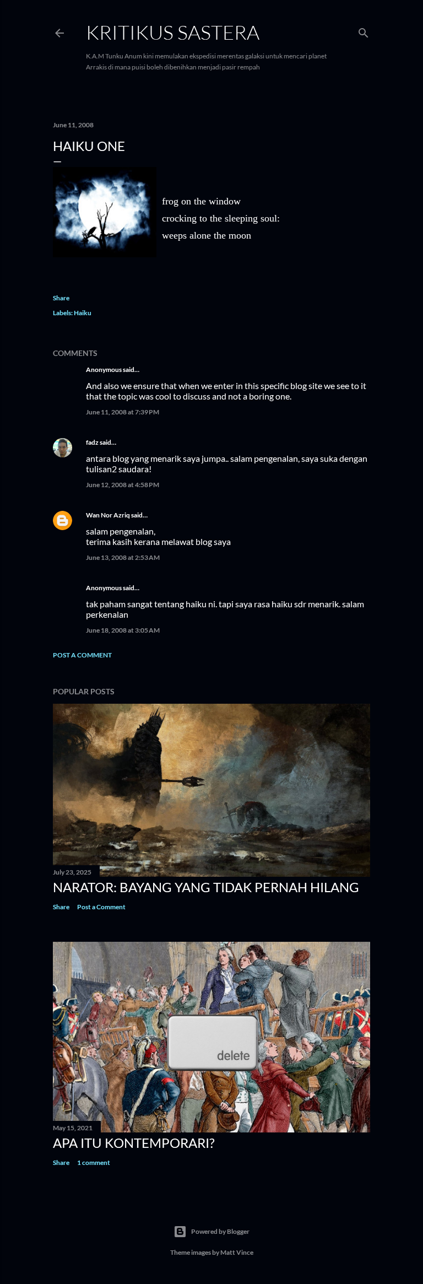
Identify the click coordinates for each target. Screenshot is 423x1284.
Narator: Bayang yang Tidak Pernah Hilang (206, 887)
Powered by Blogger (220, 1231)
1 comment (93, 1162)
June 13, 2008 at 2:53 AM (123, 557)
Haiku (82, 313)
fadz (92, 442)
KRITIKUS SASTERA (172, 32)
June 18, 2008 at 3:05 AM (123, 630)
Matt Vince (236, 1252)
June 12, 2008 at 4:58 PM (122, 485)
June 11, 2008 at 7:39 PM (122, 412)
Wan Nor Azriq (108, 515)
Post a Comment (82, 655)
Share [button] (61, 298)
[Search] (363, 30)
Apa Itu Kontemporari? (134, 1143)
